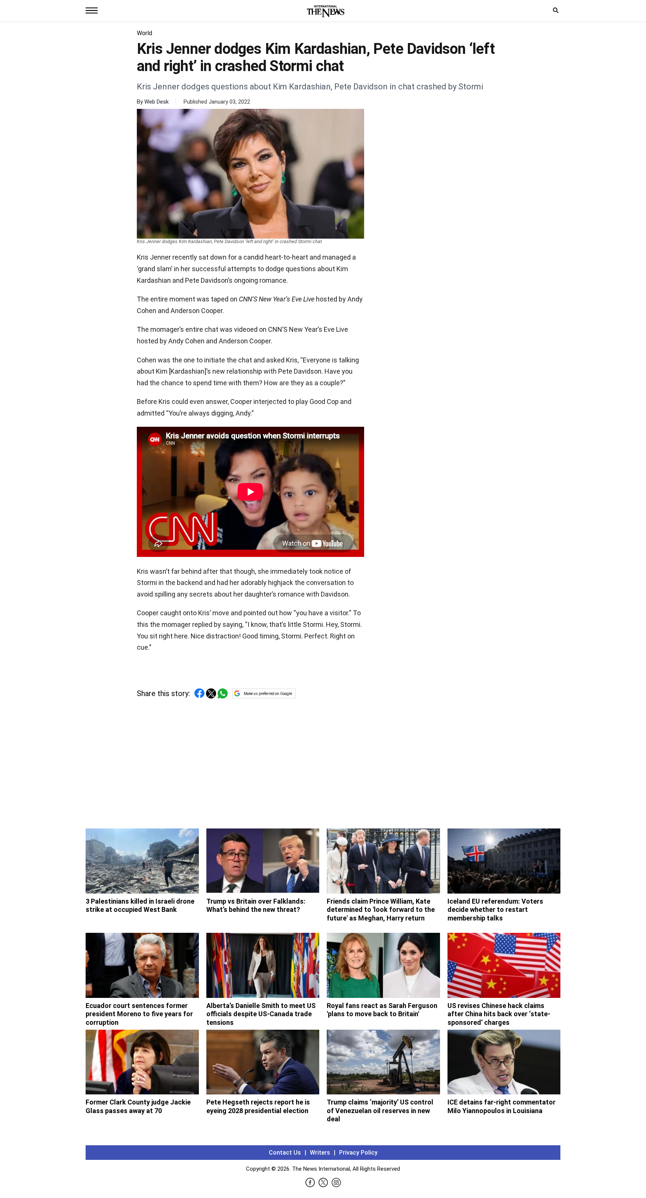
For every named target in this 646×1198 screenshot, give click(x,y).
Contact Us (285, 1152)
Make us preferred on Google (268, 694)
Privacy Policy (358, 1152)
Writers (320, 1152)
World (144, 33)
